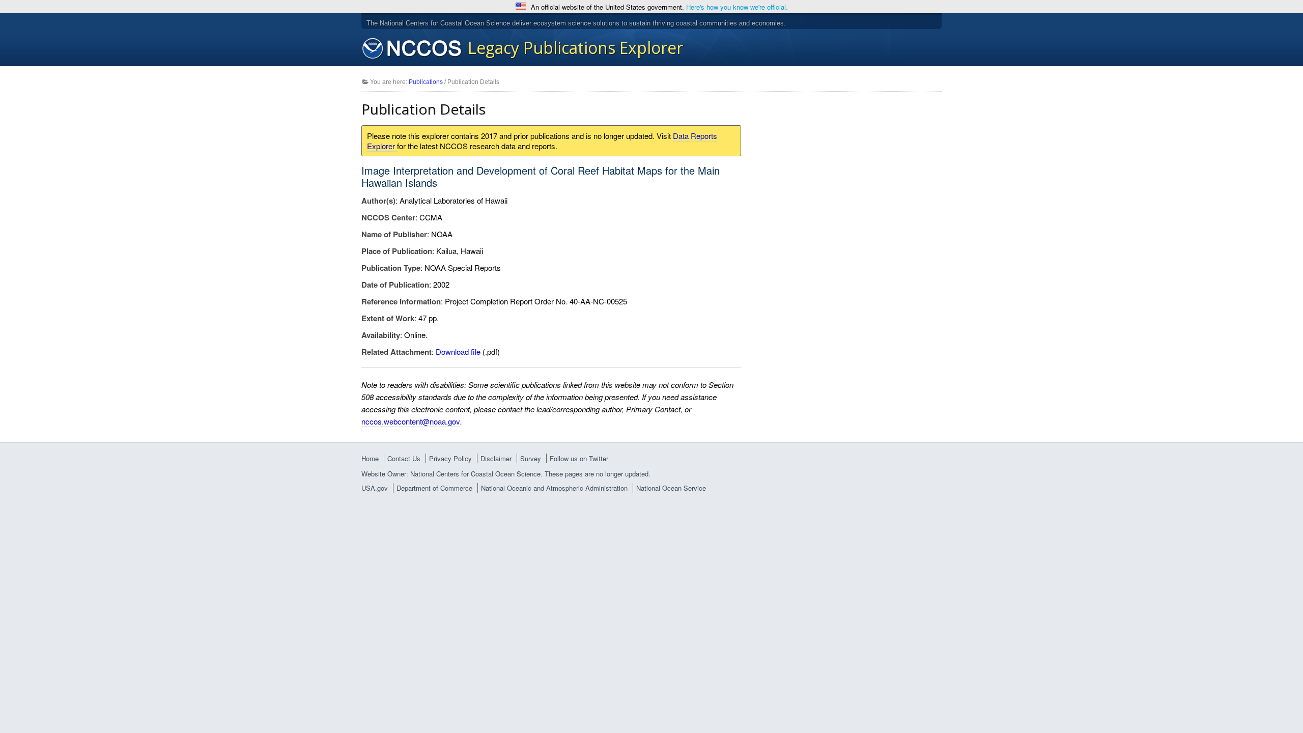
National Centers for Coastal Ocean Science (412, 49)
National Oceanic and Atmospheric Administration (554, 488)
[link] (651, 488)
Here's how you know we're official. (737, 7)
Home (370, 458)
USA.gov (374, 488)
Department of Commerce (434, 488)
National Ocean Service (671, 488)
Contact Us (403, 458)
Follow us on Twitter (579, 458)
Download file (458, 351)
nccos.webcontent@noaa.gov (410, 421)
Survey (530, 458)
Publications (426, 82)
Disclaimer (496, 458)
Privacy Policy (450, 458)
